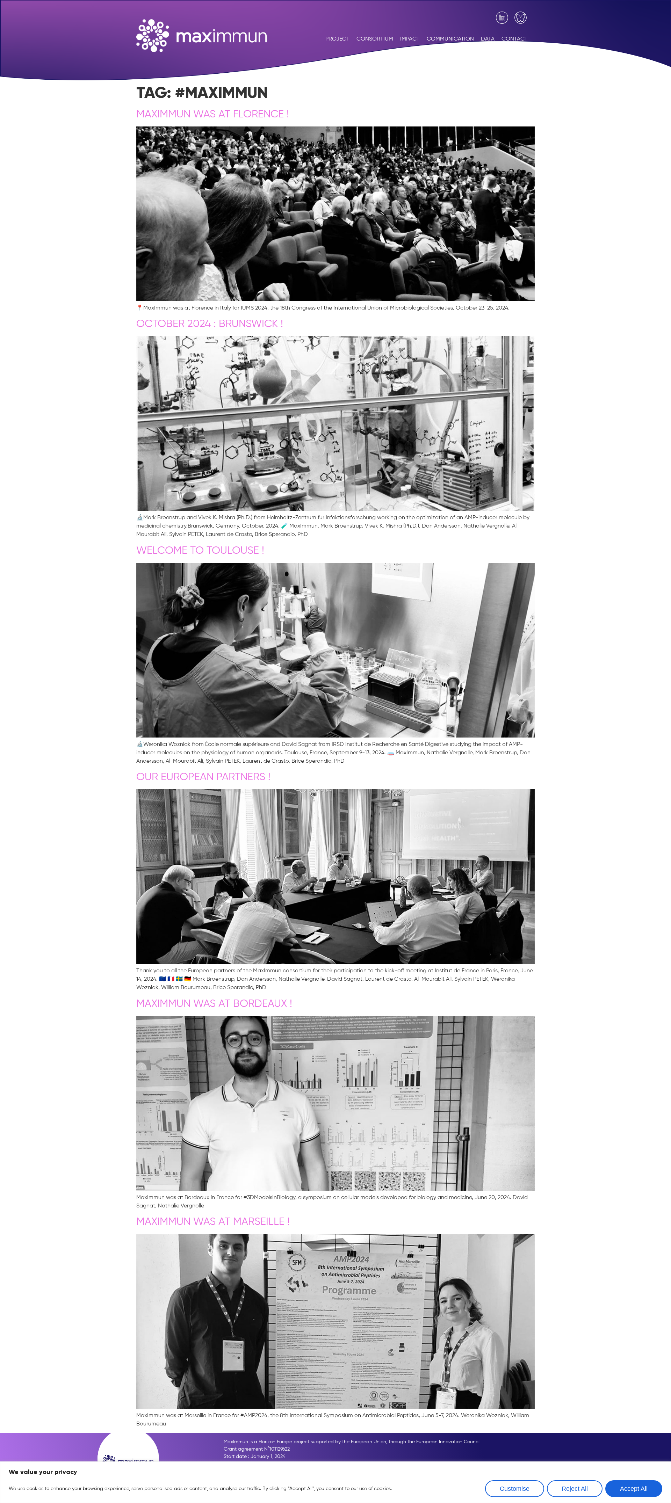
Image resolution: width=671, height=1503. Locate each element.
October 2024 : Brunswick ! (209, 324)
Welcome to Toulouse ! (200, 551)
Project (337, 39)
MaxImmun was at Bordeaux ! (214, 1004)
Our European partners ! (203, 777)
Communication (450, 39)
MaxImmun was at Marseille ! (213, 1222)
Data (488, 39)
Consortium (374, 39)
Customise (514, 1488)
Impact (410, 39)
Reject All (575, 1488)
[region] (335, 1482)
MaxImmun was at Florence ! (212, 114)
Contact (515, 39)
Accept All (634, 1488)
